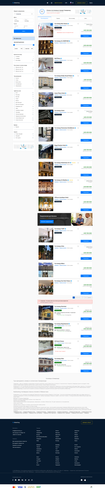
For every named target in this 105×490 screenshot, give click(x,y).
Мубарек (39, 444)
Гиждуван (39, 438)
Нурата (57, 446)
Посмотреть (86, 35)
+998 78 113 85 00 (58, 2)
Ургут (38, 456)
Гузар (76, 460)
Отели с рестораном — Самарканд (41, 412)
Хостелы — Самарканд (57, 411)
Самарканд (39, 432)
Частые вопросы (17, 447)
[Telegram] (47, 2)
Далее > (90, 297)
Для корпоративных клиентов (20, 441)
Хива (38, 440)
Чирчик (38, 446)
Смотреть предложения (47, 221)
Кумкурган (77, 462)
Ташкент (39, 430)
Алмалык (77, 456)
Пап (37, 462)
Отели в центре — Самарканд (82, 412)
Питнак (57, 460)
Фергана (58, 432)
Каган (38, 464)
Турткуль (39, 460)
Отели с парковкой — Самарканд (69, 412)
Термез (57, 436)
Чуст (57, 448)
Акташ (57, 456)
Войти (91, 2)
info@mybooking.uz (17, 430)
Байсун (76, 448)
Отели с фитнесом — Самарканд (55, 412)
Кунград (57, 452)
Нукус (76, 440)
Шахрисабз (58, 438)
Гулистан (39, 450)
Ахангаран (77, 450)
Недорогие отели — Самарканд (34, 411)
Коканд (57, 440)
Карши (76, 434)
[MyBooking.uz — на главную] (16, 2)
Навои (76, 432)
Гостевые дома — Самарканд (80, 411)
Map (23, 147)
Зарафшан (39, 448)
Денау (38, 452)
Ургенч (57, 430)
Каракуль (58, 464)
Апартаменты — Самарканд (68, 411)
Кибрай (57, 458)
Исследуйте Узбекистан (18, 443)
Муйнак (76, 458)
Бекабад (57, 444)
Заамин (57, 450)
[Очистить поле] (32, 14)
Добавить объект (81, 2)
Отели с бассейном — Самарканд (27, 412)
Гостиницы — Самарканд (46, 411)
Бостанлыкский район (42, 436)
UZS (66, 2)
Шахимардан (78, 464)
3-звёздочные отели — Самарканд (20, 411)
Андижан (77, 438)
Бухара (38, 434)
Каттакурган (78, 446)
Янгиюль (58, 462)
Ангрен (76, 452)
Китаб (76, 444)
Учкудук (38, 458)
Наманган (77, 430)
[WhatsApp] (51, 2)
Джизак (76, 436)
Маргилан (58, 434)
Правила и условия (17, 445)
